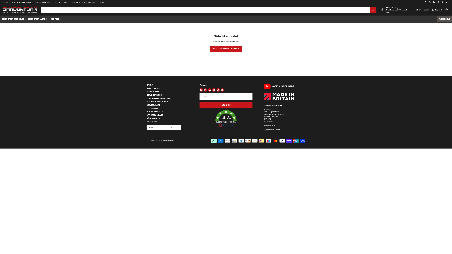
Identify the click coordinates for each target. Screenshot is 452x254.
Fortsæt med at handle (226, 48)
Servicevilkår (153, 105)
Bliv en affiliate (155, 111)
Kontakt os (152, 108)
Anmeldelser (153, 88)
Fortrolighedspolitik (157, 101)
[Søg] (373, 10)
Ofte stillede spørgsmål (22, 2)
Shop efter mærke (39, 19)
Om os (5, 2)
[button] (226, 119)
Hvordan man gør (42, 2)
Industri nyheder (78, 2)
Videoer (57, 2)
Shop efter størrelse (14, 19)
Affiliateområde (155, 115)
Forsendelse (153, 91)
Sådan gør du (154, 118)
